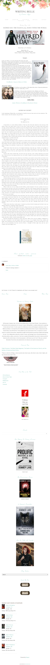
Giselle (7, 265)
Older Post (45, 294)
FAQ (29, 20)
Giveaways (25, 19)
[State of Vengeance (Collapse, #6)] (4, 646)
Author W (14, 103)
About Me (15, 19)
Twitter (35, 103)
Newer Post (5, 294)
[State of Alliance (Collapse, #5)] (4, 636)
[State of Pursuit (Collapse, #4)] (4, 626)
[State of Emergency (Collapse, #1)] (4, 606)
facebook (21, 253)
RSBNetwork (5, 380)
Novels (35, 19)
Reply (7, 270)
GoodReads (9, 82)
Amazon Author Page (7, 377)
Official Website (6, 375)
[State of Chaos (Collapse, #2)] (4, 616)
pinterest (33, 253)
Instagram (5, 378)
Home (6, 19)
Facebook (30, 103)
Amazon (15, 82)
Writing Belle (25, 11)
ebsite (18, 103)
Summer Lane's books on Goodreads (12, 603)
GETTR (4, 382)
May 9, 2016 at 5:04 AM (14, 265)
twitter (27, 253)
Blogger (27, 657)
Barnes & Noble (23, 82)
